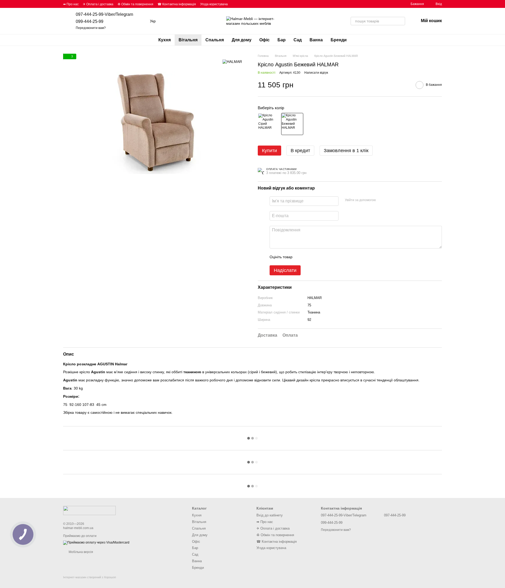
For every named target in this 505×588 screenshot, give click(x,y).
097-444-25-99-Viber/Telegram (104, 14)
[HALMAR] (232, 61)
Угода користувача (214, 4)
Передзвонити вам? (91, 28)
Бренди (339, 40)
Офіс (264, 40)
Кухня (164, 40)
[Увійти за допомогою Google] (390, 200)
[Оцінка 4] (326, 257)
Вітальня (188, 40)
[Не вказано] (269, 124)
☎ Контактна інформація (177, 4)
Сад (298, 40)
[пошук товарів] (401, 21)
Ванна (316, 40)
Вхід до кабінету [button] (269, 515)
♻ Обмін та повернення (135, 4)
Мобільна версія (80, 552)
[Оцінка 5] (335, 257)
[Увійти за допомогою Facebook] (381, 200)
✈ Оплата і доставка (98, 4)
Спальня (214, 40)
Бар (281, 40)
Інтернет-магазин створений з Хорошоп (89, 577)
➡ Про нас (71, 4)
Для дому (241, 40)
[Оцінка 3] (318, 257)
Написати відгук (316, 72)
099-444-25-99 (89, 21)
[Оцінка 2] (309, 257)
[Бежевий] (292, 124)
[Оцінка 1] (301, 257)
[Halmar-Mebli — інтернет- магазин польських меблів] (89, 510)
